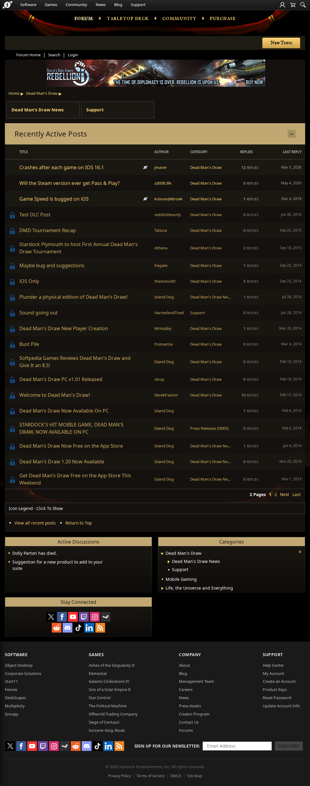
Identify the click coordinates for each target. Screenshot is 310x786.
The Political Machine (108, 706)
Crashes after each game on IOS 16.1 (61, 167)
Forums (186, 730)
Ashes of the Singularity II (111, 665)
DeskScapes (15, 697)
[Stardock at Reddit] (56, 627)
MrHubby (163, 328)
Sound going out (38, 312)
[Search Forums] (303, 5)
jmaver (160, 167)
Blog (118, 4)
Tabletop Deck (128, 18)
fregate (160, 265)
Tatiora (160, 230)
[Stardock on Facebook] (62, 616)
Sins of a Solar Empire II (109, 689)
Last (296, 494)
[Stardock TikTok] (78, 627)
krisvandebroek (168, 199)
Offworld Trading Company (113, 714)
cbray (159, 379)
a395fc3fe (162, 183)
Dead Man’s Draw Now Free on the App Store (71, 445)
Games (51, 4)
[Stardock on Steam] (105, 616)
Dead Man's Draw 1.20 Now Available (61, 461)
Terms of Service (151, 775)
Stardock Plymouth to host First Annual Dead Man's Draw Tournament (78, 248)
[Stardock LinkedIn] (89, 627)
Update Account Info (281, 706)
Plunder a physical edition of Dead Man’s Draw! (73, 297)
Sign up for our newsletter (166, 746)
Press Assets (190, 706)
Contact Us (189, 722)
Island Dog (164, 297)
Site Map (194, 775)
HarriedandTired (169, 312)
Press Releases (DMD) (209, 428)
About (184, 665)
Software (28, 4)
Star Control (99, 697)
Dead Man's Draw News (38, 110)
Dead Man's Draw (42, 93)
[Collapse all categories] (300, 552)
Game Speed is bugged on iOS (54, 199)
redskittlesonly (167, 214)
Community (76, 4)
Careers (186, 689)
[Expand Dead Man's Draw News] (169, 561)
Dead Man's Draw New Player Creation (63, 328)
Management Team (196, 681)
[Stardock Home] (7, 4)
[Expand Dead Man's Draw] (161, 554)
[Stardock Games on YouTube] (73, 616)
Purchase (223, 18)
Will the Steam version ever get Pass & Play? (69, 183)
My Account (273, 673)
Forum (83, 18)
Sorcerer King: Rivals (107, 730)
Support (138, 4)
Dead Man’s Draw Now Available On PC (64, 410)
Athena (160, 248)
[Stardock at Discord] (67, 627)
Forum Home (28, 55)
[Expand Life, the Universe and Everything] (162, 588)
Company (190, 654)
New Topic (281, 43)
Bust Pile (29, 344)
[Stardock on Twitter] (51, 616)
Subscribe (289, 746)
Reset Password (277, 697)
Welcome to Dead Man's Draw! (54, 395)
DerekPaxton (166, 395)
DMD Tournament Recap (47, 230)
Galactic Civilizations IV (109, 681)
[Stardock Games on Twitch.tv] (83, 616)
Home (13, 93)
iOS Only (29, 281)
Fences (11, 689)
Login (73, 55)
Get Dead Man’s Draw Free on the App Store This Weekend (75, 479)
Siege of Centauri (104, 722)
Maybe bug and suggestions (51, 265)
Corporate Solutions (23, 673)
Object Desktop (19, 665)
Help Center (273, 665)
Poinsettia (163, 344)
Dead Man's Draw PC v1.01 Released (60, 379)
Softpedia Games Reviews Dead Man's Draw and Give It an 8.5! (74, 362)
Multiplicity (15, 706)
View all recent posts (35, 523)
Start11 (11, 681)
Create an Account (279, 681)
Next (284, 494)
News (101, 4)
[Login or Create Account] (282, 5)
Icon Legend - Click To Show (36, 508)
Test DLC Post (35, 214)
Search (54, 55)
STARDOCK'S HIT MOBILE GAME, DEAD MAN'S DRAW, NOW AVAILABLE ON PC (71, 428)
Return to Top (78, 523)
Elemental (98, 673)
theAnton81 (165, 281)
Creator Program (194, 714)
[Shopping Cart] (292, 5)
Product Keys (275, 689)
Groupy (11, 714)
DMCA (175, 775)
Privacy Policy (119, 775)
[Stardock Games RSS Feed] (100, 627)
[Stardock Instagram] (94, 616)
